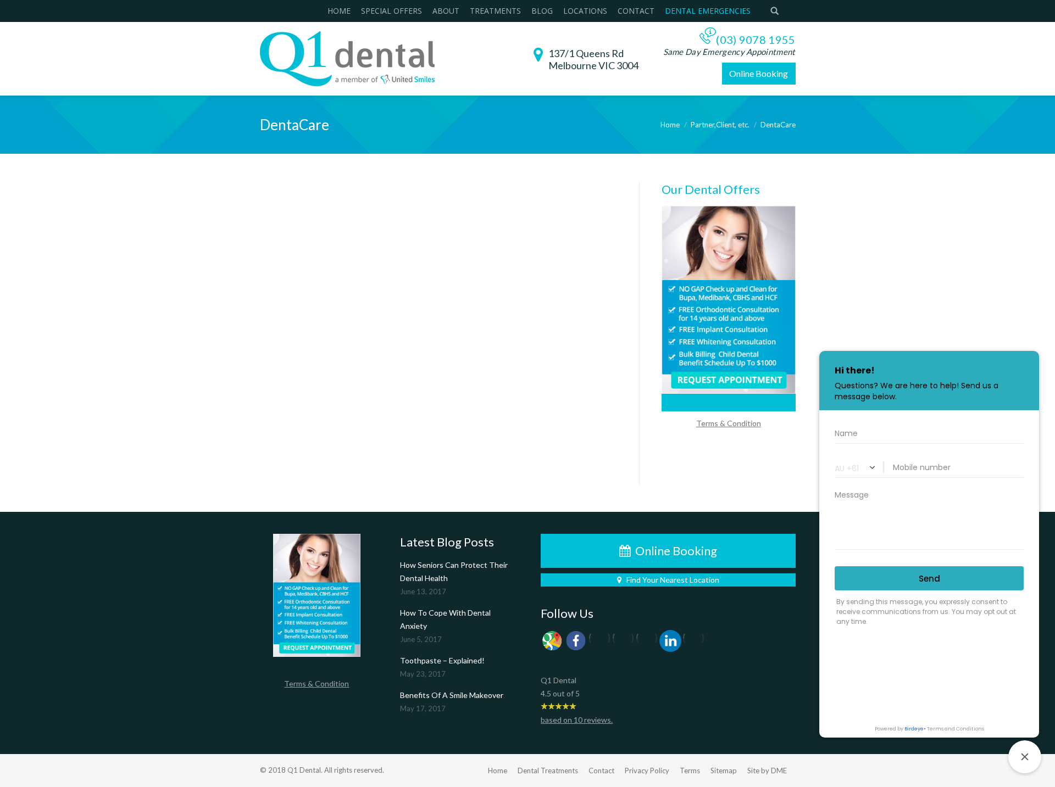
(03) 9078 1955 (755, 39)
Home (670, 124)
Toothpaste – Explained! (442, 660)
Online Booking (758, 73)
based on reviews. (577, 719)
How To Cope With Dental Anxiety (445, 619)
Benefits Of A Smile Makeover (451, 695)
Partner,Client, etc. (720, 124)
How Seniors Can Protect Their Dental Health (454, 571)
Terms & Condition (728, 423)
